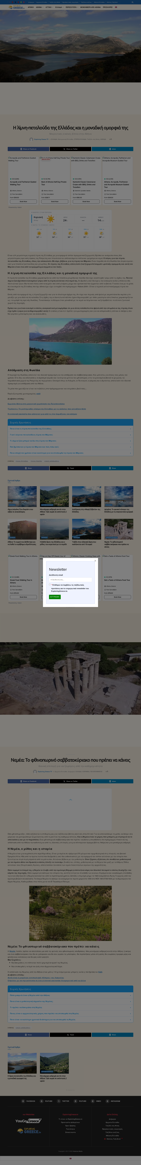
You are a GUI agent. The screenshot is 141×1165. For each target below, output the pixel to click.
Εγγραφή (54, 597)
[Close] (95, 560)
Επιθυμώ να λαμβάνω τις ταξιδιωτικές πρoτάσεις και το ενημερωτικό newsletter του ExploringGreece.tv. (70, 588)
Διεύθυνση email (56, 575)
